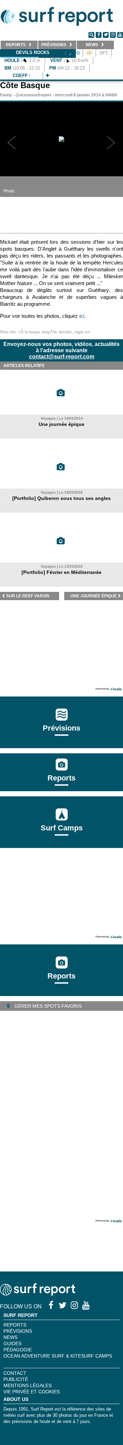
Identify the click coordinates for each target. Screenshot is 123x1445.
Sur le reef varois (28, 596)
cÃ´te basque (29, 331)
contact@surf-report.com (61, 356)
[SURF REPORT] (37, 1294)
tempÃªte (49, 331)
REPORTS (14, 1325)
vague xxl (82, 331)
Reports (61, 778)
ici (81, 316)
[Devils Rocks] (47, 75)
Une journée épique (61, 424)
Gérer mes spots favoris (47, 1006)
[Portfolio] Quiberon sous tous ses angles (61, 498)
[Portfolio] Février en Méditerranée (61, 572)
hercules (65, 331)
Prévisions (17, 1331)
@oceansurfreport (33, 95)
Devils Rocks (33, 52)
